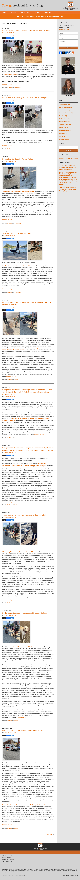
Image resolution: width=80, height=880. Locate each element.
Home (4, 12)
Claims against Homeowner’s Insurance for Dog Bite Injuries (24, 515)
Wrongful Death (64, 121)
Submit (68, 47)
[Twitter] (63, 53)
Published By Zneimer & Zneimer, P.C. (70, 5)
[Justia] (69, 53)
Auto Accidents (64, 104)
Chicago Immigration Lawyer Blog (68, 158)
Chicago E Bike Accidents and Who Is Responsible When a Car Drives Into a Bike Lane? (67, 167)
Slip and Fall (63, 127)
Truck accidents (64, 118)
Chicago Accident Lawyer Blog (22, 6)
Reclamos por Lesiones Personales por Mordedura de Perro (24, 613)
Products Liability (65, 130)
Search (68, 150)
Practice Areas (25, 12)
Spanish (16, 379)
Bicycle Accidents (65, 107)
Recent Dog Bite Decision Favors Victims (17, 159)
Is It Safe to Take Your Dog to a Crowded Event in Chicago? (24, 98)
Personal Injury (17, 223)
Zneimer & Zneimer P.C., (11, 74)
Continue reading (7, 84)
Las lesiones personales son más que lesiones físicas (22, 730)
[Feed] (73, 53)
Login (37, 12)
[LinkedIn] (66, 53)
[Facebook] (60, 53)
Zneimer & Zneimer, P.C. (21, 875)
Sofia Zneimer (68, 95)
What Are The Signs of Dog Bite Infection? (18, 233)
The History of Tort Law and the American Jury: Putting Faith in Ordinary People (67, 189)
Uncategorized (17, 87)
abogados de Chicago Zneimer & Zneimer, (21, 647)
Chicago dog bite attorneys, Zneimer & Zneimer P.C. (17, 552)
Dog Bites (9, 87)
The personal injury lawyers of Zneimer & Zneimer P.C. (18, 191)
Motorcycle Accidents (66, 124)
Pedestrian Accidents (66, 113)
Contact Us (47, 12)
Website (13, 12)
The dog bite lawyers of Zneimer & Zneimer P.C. (16, 265)
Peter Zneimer (68, 74)
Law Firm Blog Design (70, 875)
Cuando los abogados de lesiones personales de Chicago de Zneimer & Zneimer (26, 804)
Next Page (49, 834)
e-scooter (62, 133)
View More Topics (64, 139)
